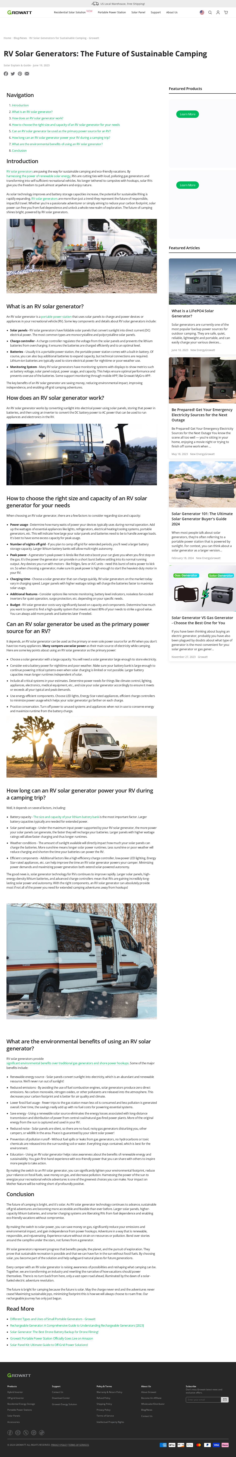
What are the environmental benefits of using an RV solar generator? (57, 144)
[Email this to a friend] (27, 74)
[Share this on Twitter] (13, 74)
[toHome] (19, 12)
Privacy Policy (103, 1409)
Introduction (20, 105)
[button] (225, 1400)
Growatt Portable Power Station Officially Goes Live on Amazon (51, 1338)
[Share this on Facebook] (6, 74)
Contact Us (57, 1392)
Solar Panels (13, 1415)
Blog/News (20, 38)
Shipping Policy (104, 1403)
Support (156, 12)
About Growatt (148, 1392)
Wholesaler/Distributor (153, 1403)
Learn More (187, 115)
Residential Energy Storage (21, 1403)
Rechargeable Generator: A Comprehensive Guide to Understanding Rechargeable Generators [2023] (77, 1325)
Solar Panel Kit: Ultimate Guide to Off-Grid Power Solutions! (49, 1345)
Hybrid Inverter (15, 1392)
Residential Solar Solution (73, 11)
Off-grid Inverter (15, 1398)
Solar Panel (138, 12)
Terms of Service (105, 1415)
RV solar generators (19, 171)
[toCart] (226, 12)
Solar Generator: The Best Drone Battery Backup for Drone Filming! (54, 1332)
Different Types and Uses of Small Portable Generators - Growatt (53, 1319)
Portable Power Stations (19, 1409)
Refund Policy (103, 1398)
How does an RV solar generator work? (37, 118)
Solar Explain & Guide (17, 65)
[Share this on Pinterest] (20, 74)
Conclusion (19, 151)
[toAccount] (218, 12)
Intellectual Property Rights (110, 1422)
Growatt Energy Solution (64, 1404)
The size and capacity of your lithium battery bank (66, 817)
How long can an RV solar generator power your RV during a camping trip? (61, 138)
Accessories (13, 1422)
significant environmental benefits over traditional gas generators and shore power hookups (67, 1063)
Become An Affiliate (151, 1398)
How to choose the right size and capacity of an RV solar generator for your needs (66, 125)
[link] (10, 1432)
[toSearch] (210, 12)
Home (7, 38)
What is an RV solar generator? (32, 112)
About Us (172, 12)
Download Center (61, 1398)
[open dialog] (202, 12)
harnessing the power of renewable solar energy (38, 176)
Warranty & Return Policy (109, 1392)
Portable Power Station (112, 12)
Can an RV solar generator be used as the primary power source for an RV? (61, 131)
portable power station (56, 317)
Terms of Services (78, 1444)
